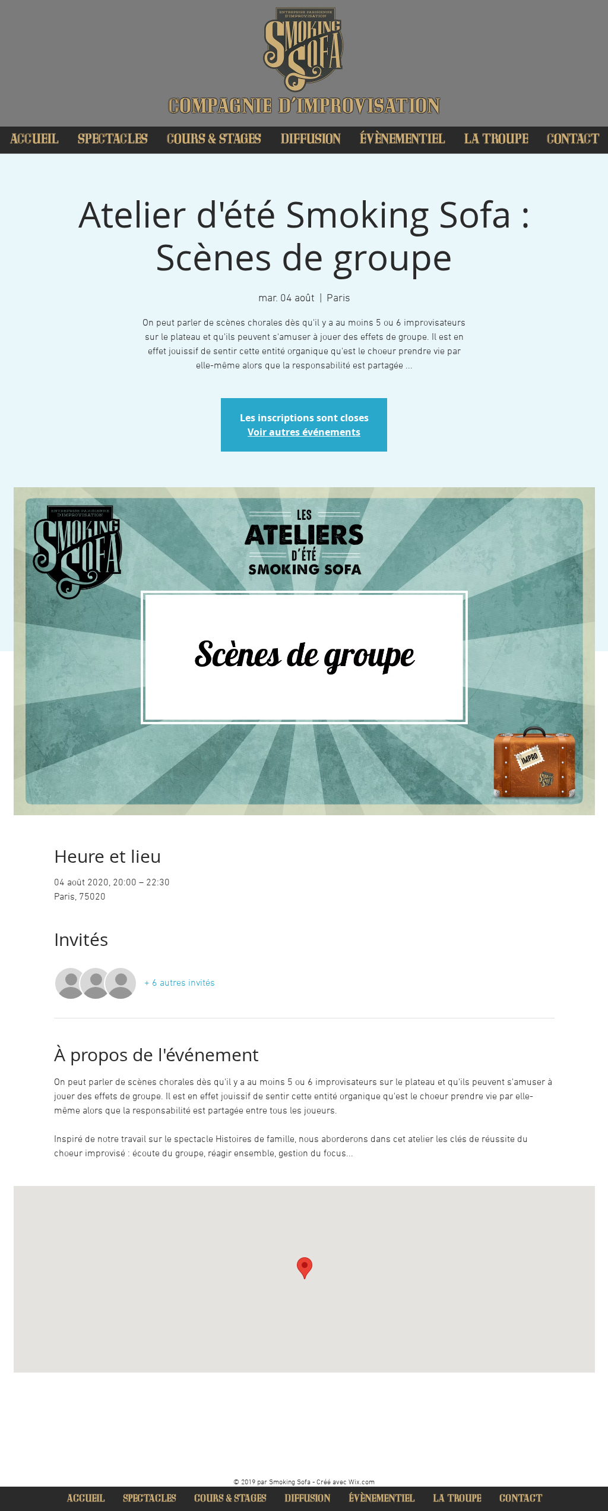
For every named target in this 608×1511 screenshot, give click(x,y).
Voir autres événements (304, 432)
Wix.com (362, 1482)
